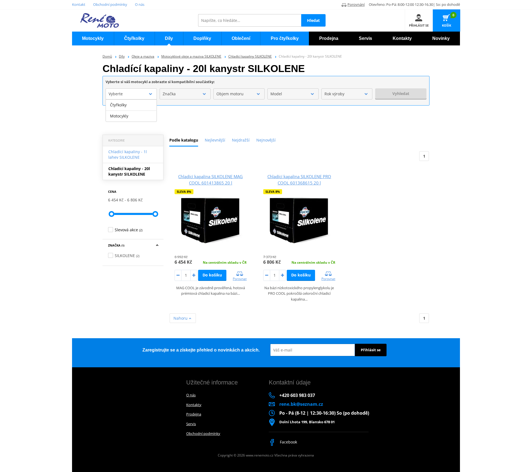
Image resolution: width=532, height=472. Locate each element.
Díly (122, 56)
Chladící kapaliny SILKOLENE (250, 56)
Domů (107, 56)
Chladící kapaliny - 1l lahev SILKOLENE (127, 154)
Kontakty (193, 404)
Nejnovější (266, 140)
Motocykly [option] (119, 116)
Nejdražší (241, 140)
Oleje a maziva (143, 56)
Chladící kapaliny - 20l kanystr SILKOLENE (129, 171)
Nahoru (181, 318)
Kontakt (78, 4)
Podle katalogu (183, 140)
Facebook (288, 442)
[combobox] (131, 93)
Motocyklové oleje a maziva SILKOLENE (191, 56)
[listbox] (131, 110)
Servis (191, 423)
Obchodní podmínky (110, 4)
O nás (139, 4)
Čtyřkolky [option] (118, 104)
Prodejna (193, 414)
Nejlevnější (215, 140)
